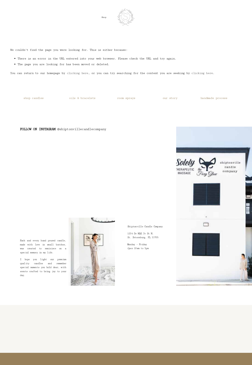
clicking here (77, 73)
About (171, 17)
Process (150, 17)
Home (86, 17)
